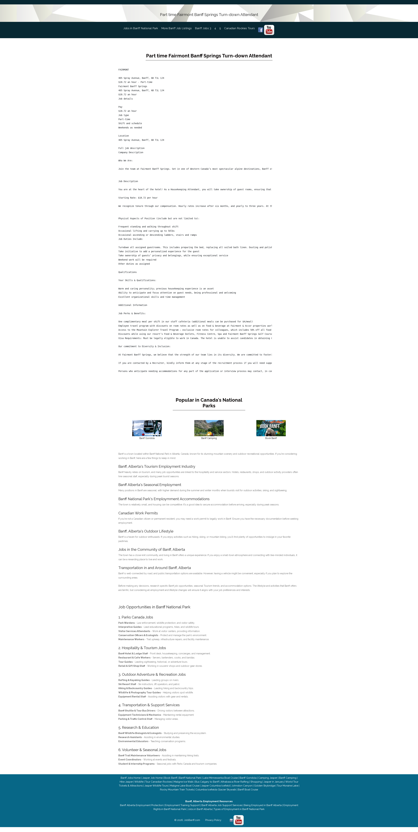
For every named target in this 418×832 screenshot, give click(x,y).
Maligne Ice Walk (183, 781)
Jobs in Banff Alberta (200, 809)
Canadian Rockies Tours (239, 28)
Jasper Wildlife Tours (156, 785)
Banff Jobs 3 (203, 28)
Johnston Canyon (242, 785)
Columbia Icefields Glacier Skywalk (216, 789)
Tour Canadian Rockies (158, 781)
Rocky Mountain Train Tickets (177, 789)
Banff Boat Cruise (248, 789)
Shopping (256, 781)
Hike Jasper (126, 781)
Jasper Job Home (152, 777)
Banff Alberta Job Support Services (221, 805)
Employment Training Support (182, 805)
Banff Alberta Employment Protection (141, 805)
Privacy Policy (213, 819)
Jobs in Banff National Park (142, 28)
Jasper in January (274, 781)
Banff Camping (287, 777)
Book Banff (170, 777)
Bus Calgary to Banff (207, 781)
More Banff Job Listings (176, 28)
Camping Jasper (267, 777)
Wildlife (139, 781)
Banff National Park (190, 777)
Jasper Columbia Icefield (215, 785)
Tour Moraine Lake (287, 785)
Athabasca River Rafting (235, 781)
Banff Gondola (248, 777)
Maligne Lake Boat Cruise (184, 785)
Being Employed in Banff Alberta (263, 805)
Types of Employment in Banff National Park (239, 809)
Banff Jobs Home (130, 777)
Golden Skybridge (264, 785)
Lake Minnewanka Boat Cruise (220, 777)
